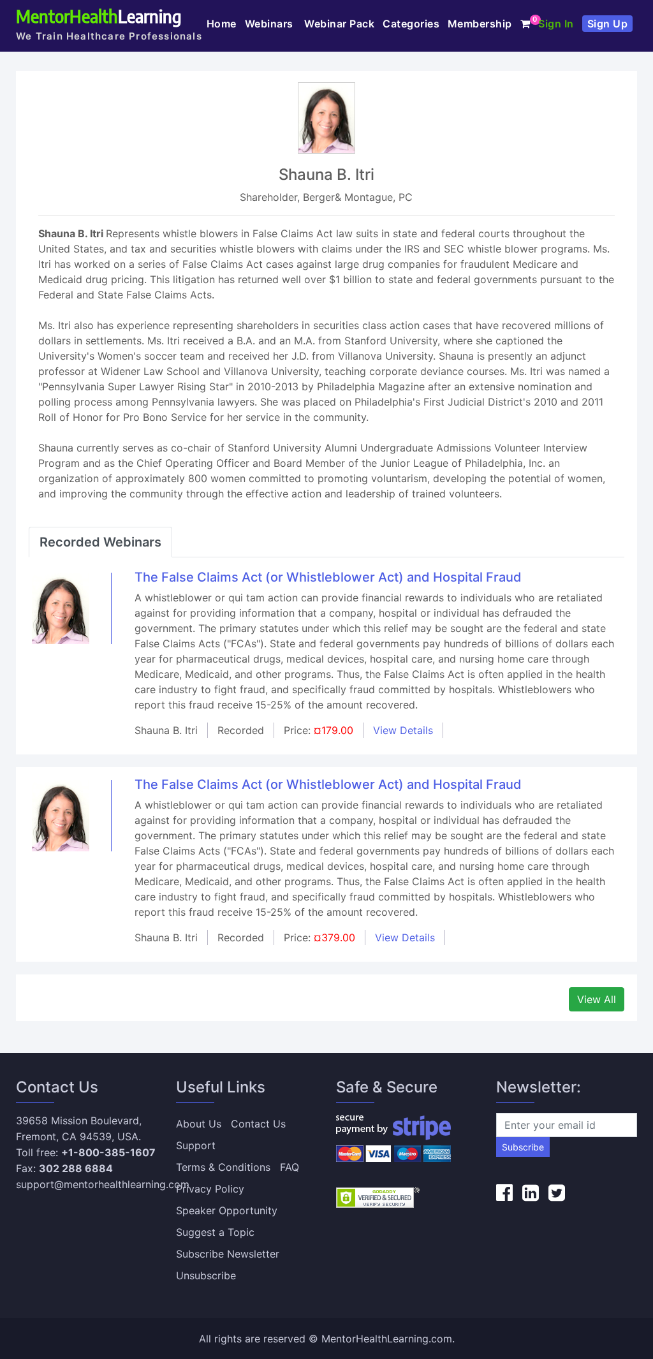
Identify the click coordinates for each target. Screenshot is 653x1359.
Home (222, 23)
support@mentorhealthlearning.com (102, 1184)
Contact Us (258, 1123)
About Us (198, 1123)
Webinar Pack (339, 23)
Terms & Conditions (223, 1167)
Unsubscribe (206, 1275)
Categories (411, 23)
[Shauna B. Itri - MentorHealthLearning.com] (60, 607)
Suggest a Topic (215, 1232)
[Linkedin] (530, 1192)
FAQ (289, 1167)
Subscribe (523, 1147)
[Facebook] (504, 1192)
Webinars (271, 23)
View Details (403, 730)
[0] (525, 23)
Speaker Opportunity (226, 1210)
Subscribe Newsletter (227, 1253)
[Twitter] (556, 1192)
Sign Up (607, 23)
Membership (480, 23)
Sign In (556, 23)
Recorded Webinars (100, 542)
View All (596, 999)
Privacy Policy (210, 1188)
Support (196, 1145)
